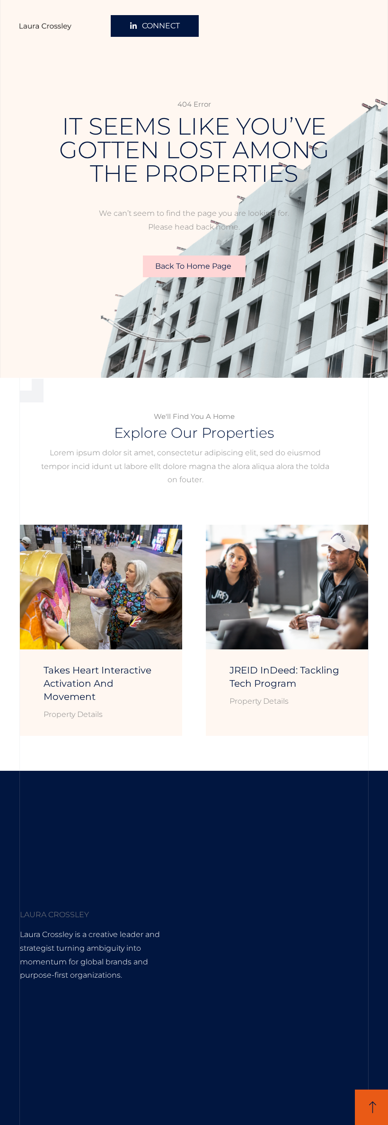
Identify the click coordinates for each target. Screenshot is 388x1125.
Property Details (73, 714)
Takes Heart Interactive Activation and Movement (97, 683)
